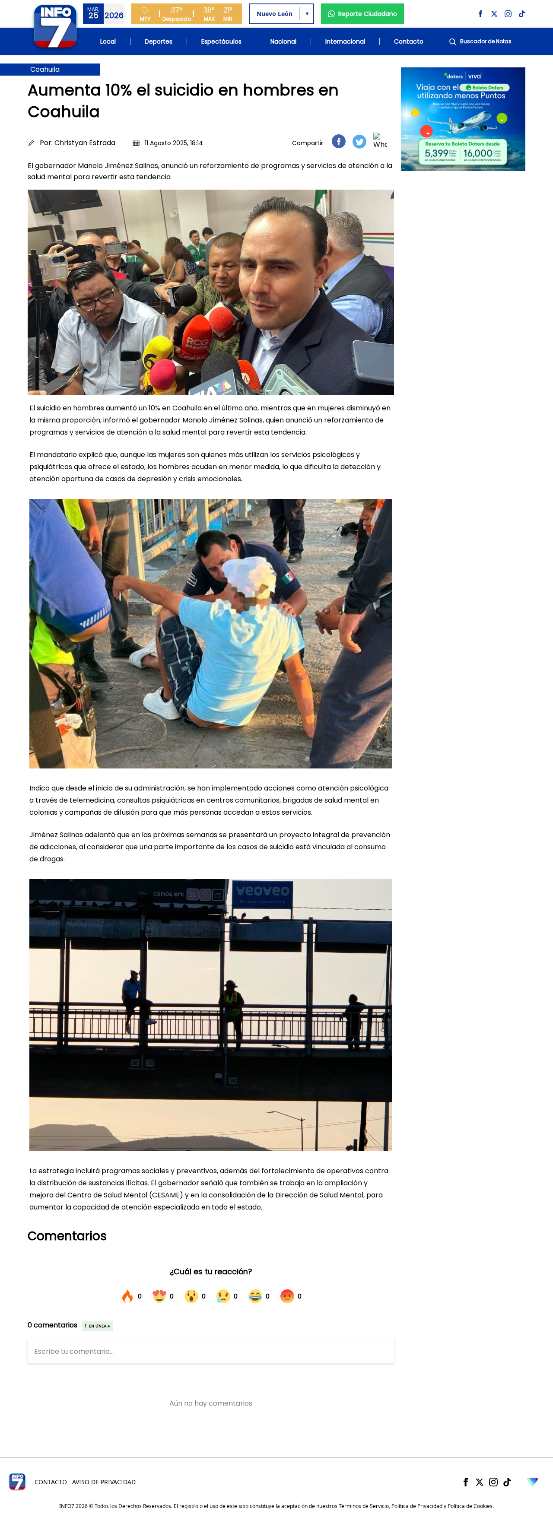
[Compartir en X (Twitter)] (359, 141)
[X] (479, 1482)
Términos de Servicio (364, 1506)
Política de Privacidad (416, 1506)
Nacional (283, 41)
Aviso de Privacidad (104, 1482)
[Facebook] (465, 1482)
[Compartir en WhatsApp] (380, 141)
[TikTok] (507, 1482)
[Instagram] (493, 1482)
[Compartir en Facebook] (339, 141)
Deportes (158, 41)
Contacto (408, 41)
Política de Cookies (470, 1506)
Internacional (345, 41)
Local (108, 41)
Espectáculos (221, 41)
